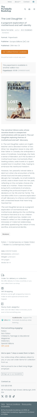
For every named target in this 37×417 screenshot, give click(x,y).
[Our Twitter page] (2, 396)
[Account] (33, 2)
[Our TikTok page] (14, 396)
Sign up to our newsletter (13, 374)
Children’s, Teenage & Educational (15, 336)
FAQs (3, 404)
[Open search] (25, 9)
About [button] (17, 2)
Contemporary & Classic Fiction (22, 242)
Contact (26, 2)
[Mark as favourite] (25, 19)
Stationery (5, 341)
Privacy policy (26, 404)
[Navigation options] (34, 9)
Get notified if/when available (14, 52)
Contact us (5, 381)
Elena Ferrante (10, 30)
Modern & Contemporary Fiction (16, 244)
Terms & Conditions (13, 404)
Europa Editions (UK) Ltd (19, 41)
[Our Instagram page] (6, 396)
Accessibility (5, 406)
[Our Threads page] (10, 396)
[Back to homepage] (6, 9)
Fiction (3, 242)
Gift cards (5, 346)
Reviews (5, 234)
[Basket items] (29, 9)
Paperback (7, 70)
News (10, 2)
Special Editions (7, 343)
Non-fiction (5, 333)
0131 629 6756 (6, 385)
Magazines (5, 338)
